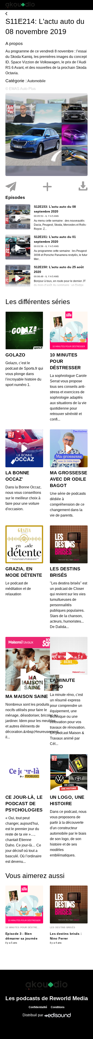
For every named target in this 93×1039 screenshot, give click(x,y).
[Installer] (47, 187)
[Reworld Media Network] (46, 985)
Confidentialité (38, 1007)
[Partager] (10, 187)
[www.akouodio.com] (46, 14)
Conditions (58, 1007)
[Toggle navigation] (84, 5)
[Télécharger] (83, 187)
